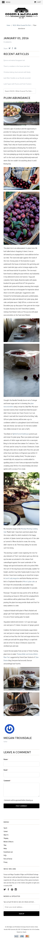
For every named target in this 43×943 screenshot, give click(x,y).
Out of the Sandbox (34, 929)
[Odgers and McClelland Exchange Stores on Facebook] (8, 889)
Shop (5, 845)
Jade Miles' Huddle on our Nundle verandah (17, 78)
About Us (6, 835)
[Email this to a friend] (15, 48)
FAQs (5, 855)
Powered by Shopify (21, 932)
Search (5, 828)
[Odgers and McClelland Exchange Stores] (21, 12)
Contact (6, 831)
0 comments (7, 42)
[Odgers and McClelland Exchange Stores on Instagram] (16, 889)
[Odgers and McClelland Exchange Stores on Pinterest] (12, 889)
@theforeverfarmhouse (21, 434)
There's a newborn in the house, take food (17, 66)
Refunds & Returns (8, 842)
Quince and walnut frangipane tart (14, 60)
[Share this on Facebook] (12, 48)
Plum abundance (17, 97)
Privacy (5, 862)
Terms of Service (8, 859)
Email (6, 770)
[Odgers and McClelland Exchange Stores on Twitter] (5, 889)
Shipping (6, 838)
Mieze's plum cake (29, 581)
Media (5, 849)
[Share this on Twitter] (9, 48)
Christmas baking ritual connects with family (17, 72)
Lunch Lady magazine (12, 578)
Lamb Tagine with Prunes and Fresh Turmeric (17, 84)
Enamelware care (8, 852)
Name (6, 759)
